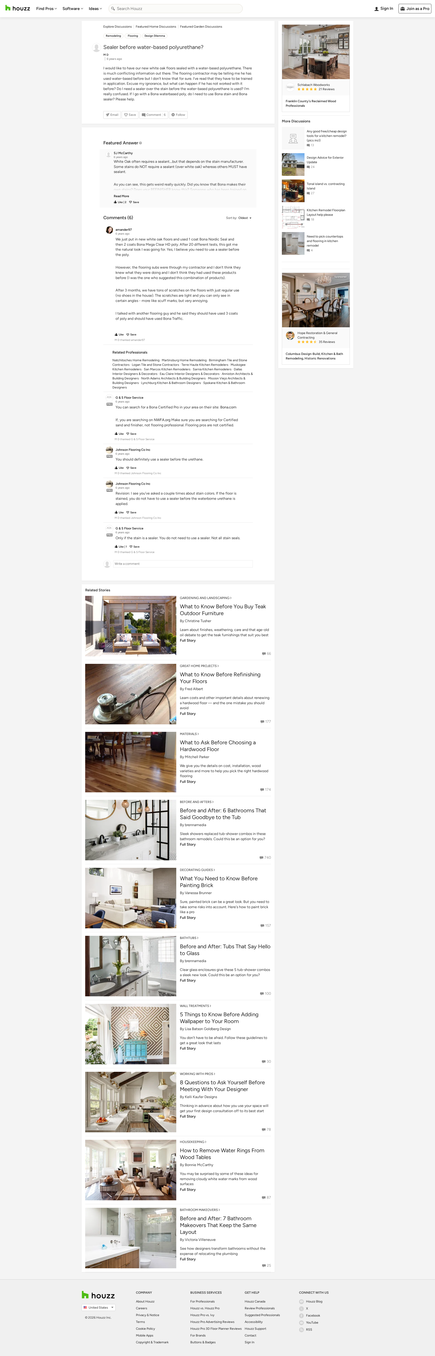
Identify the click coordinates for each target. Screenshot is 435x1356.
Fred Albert (194, 689)
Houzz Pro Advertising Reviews (212, 1322)
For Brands (198, 1335)
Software (71, 8)
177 (268, 721)
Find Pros (44, 8)
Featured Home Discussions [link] (156, 27)
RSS (309, 1330)
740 (267, 857)
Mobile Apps (144, 1335)
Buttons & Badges (203, 1342)
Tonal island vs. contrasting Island (326, 186)
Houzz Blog (314, 1301)
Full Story (188, 640)
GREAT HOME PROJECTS (198, 666)
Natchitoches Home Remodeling (136, 360)
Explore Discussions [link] (117, 27)
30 (269, 1061)
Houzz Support (255, 1329)
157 (268, 925)
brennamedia (195, 825)
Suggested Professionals (262, 1315)
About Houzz (145, 1301)
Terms (140, 1322)
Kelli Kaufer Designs (201, 1097)
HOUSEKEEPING (192, 1142)
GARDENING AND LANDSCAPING (205, 598)
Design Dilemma (155, 35)
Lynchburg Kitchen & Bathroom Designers (171, 383)
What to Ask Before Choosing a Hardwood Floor (218, 745)
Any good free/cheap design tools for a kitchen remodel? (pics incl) (327, 135)
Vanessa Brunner (198, 893)
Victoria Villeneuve (200, 1239)
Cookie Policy (145, 1329)
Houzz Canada (255, 1301)
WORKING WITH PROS (196, 1074)
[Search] (113, 8)
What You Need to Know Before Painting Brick (219, 881)
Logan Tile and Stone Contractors (155, 365)
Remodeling (113, 35)
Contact (250, 1335)
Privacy (141, 1315)
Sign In (249, 1342)
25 (269, 1265)
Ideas (94, 8)
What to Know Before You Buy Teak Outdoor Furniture (223, 609)
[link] (121, 196)
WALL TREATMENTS (194, 1006)
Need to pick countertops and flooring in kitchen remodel (325, 241)
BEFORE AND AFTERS (196, 802)
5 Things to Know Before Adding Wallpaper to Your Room (219, 1017)
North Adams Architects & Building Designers (173, 378)
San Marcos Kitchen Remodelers (167, 369)
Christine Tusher (198, 621)
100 (268, 993)
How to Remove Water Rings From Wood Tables (222, 1153)
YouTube (312, 1322)
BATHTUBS (188, 938)
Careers (141, 1308)
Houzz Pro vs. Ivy (202, 1315)
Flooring (133, 35)
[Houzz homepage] (18, 8)
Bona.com (228, 407)
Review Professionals (260, 1308)
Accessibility (254, 1322)
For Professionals (202, 1301)
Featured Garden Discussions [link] (201, 27)
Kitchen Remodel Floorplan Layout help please (326, 212)
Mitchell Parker (197, 757)
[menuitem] (47, 8)
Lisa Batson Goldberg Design (208, 1029)
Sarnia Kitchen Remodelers (212, 369)
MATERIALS (188, 734)
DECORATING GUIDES (196, 870)
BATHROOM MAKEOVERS (199, 1210)
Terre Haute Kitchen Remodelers (204, 365)
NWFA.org (162, 420)
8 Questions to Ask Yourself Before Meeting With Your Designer (222, 1085)
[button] (182, 179)
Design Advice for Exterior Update (325, 160)
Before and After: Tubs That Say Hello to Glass (225, 949)
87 (269, 1197)
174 (268, 789)
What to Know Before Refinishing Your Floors (220, 677)
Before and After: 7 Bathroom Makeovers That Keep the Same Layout (218, 1225)
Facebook (313, 1315)
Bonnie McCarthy (199, 1165)
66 (269, 653)
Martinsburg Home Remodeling (184, 360)
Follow (180, 115)
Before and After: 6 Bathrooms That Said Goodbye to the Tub (223, 813)
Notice (154, 1315)
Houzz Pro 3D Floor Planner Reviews (216, 1329)
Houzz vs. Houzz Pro (205, 1308)
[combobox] (176, 8)
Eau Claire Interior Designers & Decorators (190, 374)
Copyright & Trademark (152, 1342)
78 (269, 1129)
